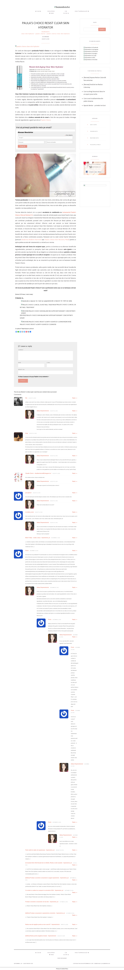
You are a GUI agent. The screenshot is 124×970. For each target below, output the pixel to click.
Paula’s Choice (46, 120)
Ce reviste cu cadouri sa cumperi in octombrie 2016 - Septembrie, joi (44, 890)
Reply (73, 398)
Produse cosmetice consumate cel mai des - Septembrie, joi (41, 901)
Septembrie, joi (18, 963)
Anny (26, 433)
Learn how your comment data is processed (45, 392)
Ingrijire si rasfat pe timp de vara (59, 301)
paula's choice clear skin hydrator (58, 33)
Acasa (38, 11)
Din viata (93, 124)
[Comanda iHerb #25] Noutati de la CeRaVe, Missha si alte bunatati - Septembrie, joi (48, 862)
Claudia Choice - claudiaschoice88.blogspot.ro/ (38, 473)
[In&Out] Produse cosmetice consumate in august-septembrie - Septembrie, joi (47, 877)
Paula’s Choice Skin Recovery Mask (57, 239)
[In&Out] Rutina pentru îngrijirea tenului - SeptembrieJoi (40, 935)
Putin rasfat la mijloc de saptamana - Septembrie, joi (40, 850)
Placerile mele (95, 144)
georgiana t (28, 492)
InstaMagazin (82, 11)
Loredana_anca (29, 512)
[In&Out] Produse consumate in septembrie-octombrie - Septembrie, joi (45, 913)
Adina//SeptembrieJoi (43, 410)
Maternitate (94, 137)
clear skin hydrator (27, 33)
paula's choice (40, 33)
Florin (27, 550)
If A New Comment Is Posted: (26, 376)
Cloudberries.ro (105, 963)
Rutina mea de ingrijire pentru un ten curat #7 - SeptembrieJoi (42, 924)
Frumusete (46, 31)
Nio (26, 398)
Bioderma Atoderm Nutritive (31, 239)
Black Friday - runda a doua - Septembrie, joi (37, 537)
